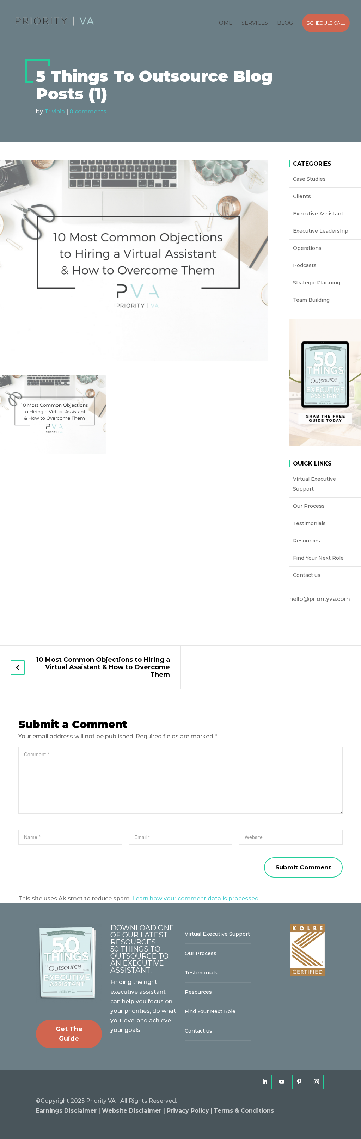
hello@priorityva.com (319, 599)
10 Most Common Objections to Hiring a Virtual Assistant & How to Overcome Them (103, 667)
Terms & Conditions (244, 1110)
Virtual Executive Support (314, 484)
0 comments (87, 111)
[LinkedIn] (265, 1082)
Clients (302, 196)
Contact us (306, 575)
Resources (306, 540)
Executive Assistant (318, 213)
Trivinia (54, 111)
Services (254, 22)
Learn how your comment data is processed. (196, 898)
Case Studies (309, 179)
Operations (307, 248)
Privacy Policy (188, 1110)
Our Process (309, 506)
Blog (285, 22)
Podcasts (305, 265)
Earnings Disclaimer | (69, 1110)
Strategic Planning (316, 282)
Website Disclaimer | (134, 1110)
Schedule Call (326, 23)
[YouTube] (282, 1082)
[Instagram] (317, 1082)
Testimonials (309, 523)
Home (223, 22)
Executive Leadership (320, 231)
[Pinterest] (299, 1082)
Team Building (311, 300)
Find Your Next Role (318, 558)
